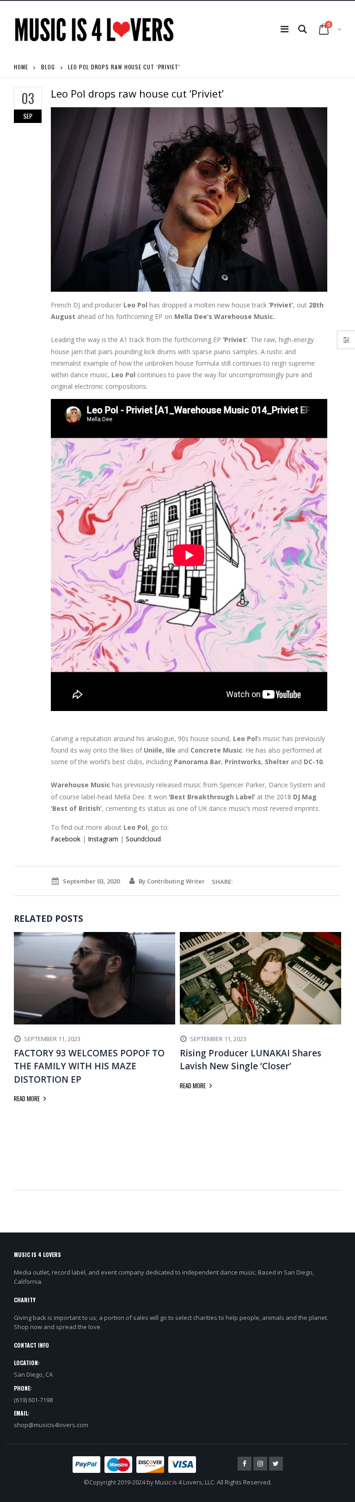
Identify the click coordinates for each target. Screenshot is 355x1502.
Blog (48, 67)
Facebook (65, 838)
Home (21, 67)
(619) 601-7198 (33, 1400)
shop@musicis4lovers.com (51, 1425)
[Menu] (284, 29)
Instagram (103, 838)
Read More (27, 1098)
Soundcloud (143, 838)
